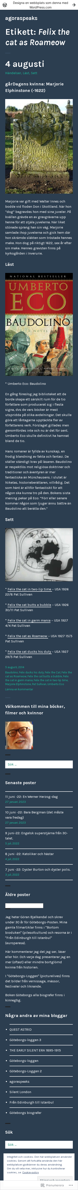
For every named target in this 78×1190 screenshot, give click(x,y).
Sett (34, 73)
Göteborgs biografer (25, 1113)
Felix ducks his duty (31, 672)
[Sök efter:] (39, 764)
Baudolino (11, 672)
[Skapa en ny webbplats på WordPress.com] (39, 5)
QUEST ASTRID (21, 1029)
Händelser (13, 73)
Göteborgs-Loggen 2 (26, 1071)
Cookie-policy (30, 1172)
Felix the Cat (52, 672)
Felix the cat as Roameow (28, 636)
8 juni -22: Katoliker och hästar (29, 854)
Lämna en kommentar (19, 689)
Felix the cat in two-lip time (30, 589)
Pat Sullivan (39, 684)
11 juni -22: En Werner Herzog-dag (31, 797)
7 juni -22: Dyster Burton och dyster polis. (37, 869)
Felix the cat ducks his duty (30, 652)
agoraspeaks (21, 18)
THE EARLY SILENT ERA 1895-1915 (35, 1050)
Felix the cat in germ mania (29, 620)
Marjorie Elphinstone (18, 684)
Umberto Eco (55, 684)
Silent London (20, 1092)
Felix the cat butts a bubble (29, 605)
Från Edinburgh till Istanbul (32, 1102)
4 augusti (25, 64)
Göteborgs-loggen (24, 1061)
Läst (26, 73)
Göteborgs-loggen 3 (25, 1040)
